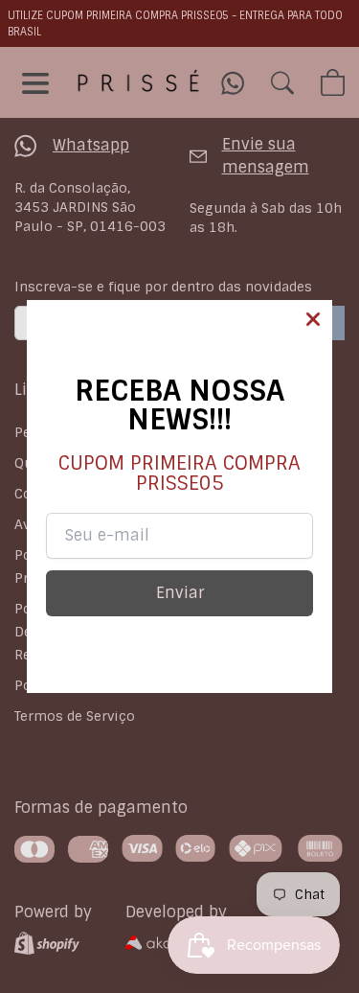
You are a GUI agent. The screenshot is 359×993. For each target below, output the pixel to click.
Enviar (180, 593)
